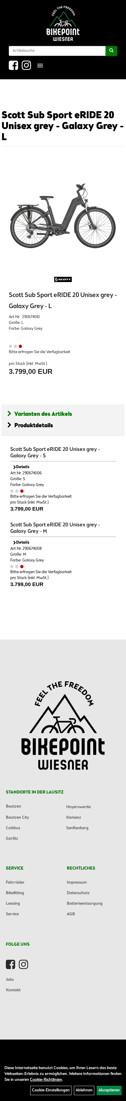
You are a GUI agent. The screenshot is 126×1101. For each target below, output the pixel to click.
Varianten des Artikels (43, 414)
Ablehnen (84, 1090)
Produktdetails (33, 426)
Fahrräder (15, 882)
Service (12, 914)
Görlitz (12, 838)
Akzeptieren (109, 1090)
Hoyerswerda (78, 807)
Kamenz (73, 817)
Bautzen (13, 806)
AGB (71, 914)
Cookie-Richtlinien (46, 1080)
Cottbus (13, 828)
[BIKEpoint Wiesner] (63, 23)
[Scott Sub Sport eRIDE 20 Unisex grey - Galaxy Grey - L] (63, 216)
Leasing (13, 903)
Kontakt (13, 990)
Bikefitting (15, 893)
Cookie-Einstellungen (51, 1090)
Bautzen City (17, 817)
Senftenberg (77, 828)
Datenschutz (78, 893)
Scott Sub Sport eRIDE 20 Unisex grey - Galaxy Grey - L (62, 126)
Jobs (10, 980)
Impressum (77, 882)
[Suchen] (111, 51)
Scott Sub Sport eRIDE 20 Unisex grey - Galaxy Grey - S (55, 452)
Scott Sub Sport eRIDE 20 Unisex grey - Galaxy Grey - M (55, 528)
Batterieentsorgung (85, 903)
